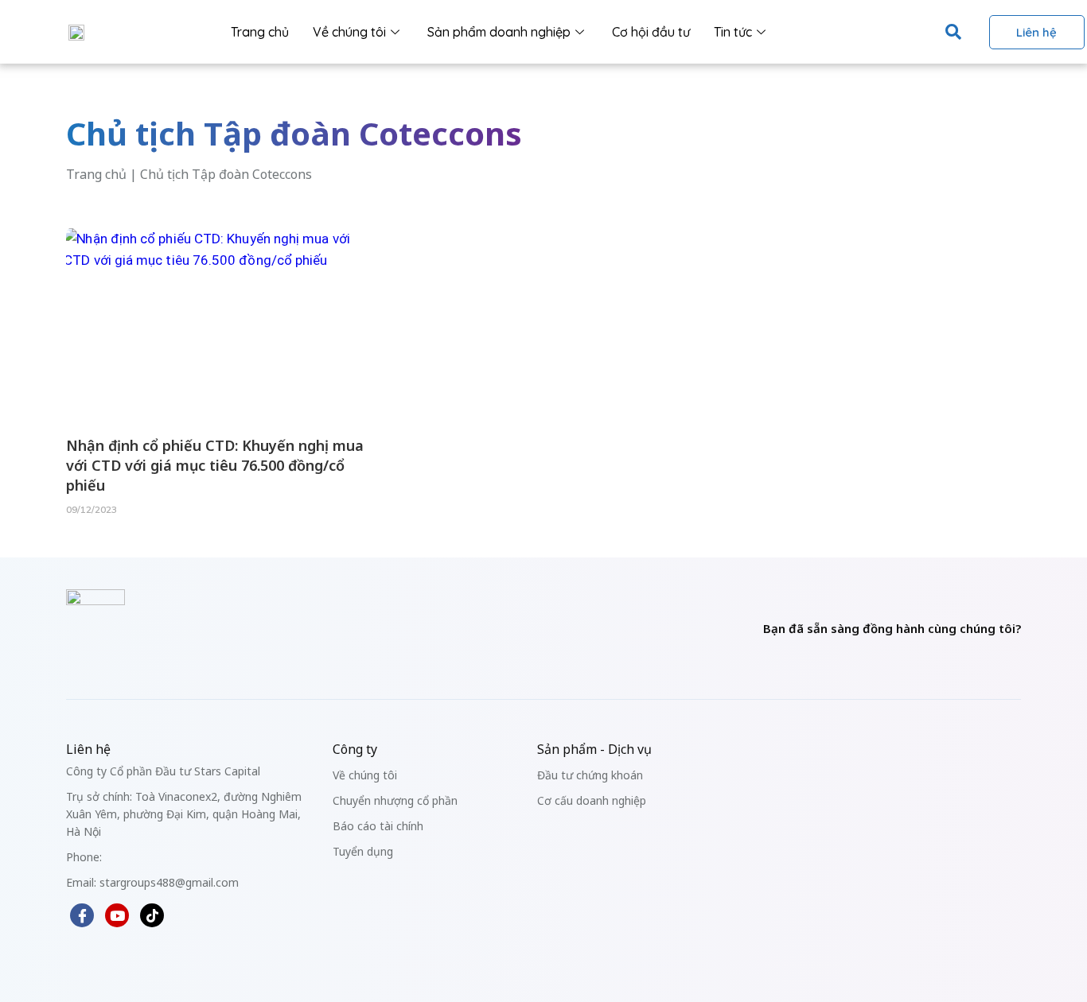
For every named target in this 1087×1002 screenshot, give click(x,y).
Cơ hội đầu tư (651, 32)
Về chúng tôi (349, 32)
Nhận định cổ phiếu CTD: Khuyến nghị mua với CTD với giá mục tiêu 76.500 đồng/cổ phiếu (215, 465)
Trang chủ (260, 32)
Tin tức (733, 32)
